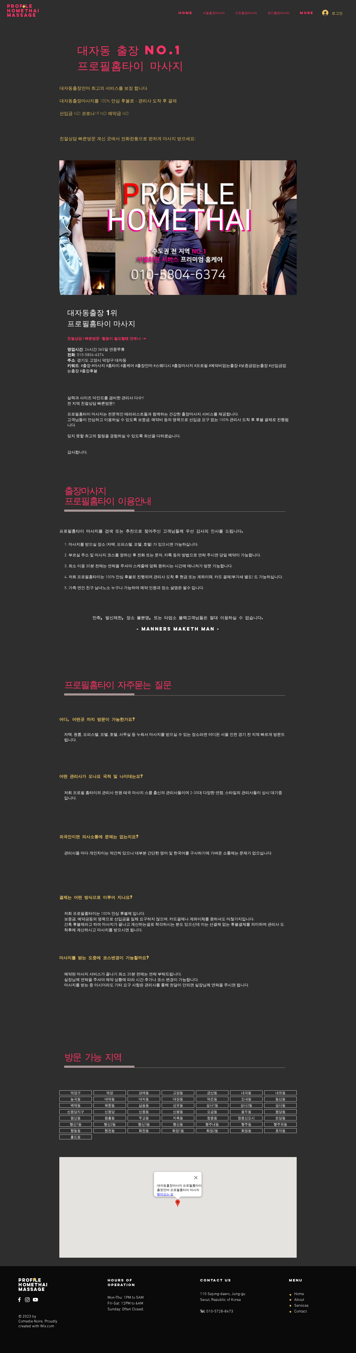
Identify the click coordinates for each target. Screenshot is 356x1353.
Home (299, 1294)
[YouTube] (35, 1299)
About (299, 1299)
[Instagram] (27, 1299)
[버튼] (75, 1092)
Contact (300, 1311)
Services (301, 1305)
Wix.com (47, 1326)
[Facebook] (19, 1299)
